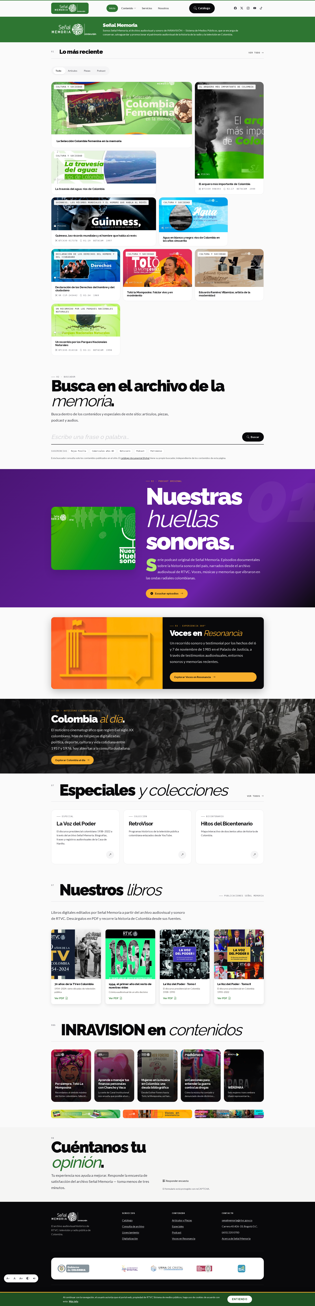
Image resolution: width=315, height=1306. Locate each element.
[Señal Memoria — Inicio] (70, 8)
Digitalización (130, 1238)
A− (8, 1278)
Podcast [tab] (101, 70)
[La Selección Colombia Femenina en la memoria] (121, 115)
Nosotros (163, 8)
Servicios (147, 8)
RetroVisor (141, 824)
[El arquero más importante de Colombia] (229, 138)
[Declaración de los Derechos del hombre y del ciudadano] (85, 275)
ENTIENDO (239, 1299)
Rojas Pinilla (78, 451)
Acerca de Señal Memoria (236, 1238)
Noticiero (125, 451)
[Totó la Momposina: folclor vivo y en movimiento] (157, 275)
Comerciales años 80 (103, 451)
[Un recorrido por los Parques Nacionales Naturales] (85, 330)
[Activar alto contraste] (28, 1278)
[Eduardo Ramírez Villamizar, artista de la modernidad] (229, 275)
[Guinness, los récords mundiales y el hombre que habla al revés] (103, 221)
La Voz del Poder (76, 824)
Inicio (112, 8)
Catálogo (204, 9)
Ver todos (253, 796)
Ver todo (254, 53)
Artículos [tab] (72, 70)
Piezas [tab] (87, 70)
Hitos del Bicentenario (226, 824)
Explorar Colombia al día (70, 760)
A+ (21, 1278)
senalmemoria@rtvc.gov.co (237, 1220)
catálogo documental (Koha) (135, 458)
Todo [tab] (58, 70)
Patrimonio (156, 451)
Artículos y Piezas (182, 1220)
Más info (73, 1301)
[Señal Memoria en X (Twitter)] (242, 8)
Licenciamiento (130, 1232)
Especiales (178, 1226)
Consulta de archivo (133, 1226)
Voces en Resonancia (183, 1238)
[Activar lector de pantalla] (34, 1278)
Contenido (127, 8)
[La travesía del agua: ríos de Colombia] (103, 172)
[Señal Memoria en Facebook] (235, 8)
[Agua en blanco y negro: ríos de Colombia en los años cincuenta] (193, 221)
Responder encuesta (177, 1180)
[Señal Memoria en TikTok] (261, 8)
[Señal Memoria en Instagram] (248, 8)
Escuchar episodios (166, 593)
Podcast (140, 451)
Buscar (255, 436)
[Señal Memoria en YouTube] (254, 8)
